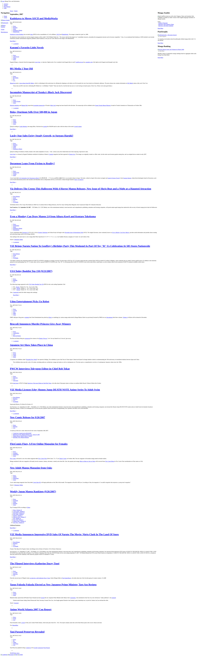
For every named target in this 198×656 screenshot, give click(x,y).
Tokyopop (15, 380)
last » (18, 653)
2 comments (16, 242)
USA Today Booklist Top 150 (36, 284)
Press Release (7, 6)
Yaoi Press (15, 643)
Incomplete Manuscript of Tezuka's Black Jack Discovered (41, 92)
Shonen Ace (72, 154)
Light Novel (16, 56)
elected (42, 597)
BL (14, 79)
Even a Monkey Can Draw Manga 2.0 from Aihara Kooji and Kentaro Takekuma (53, 216)
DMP (14, 313)
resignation (73, 597)
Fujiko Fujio (16, 172)
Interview (15, 377)
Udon (14, 314)
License (15, 310)
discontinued (109, 317)
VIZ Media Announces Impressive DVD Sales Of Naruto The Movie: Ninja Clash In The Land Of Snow (64, 534)
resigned (114, 597)
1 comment (15, 43)
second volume (78, 126)
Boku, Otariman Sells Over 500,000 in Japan (33, 112)
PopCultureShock (66, 578)
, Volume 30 (18, 513)
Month (15, 11)
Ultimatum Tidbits (18, 239)
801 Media (15, 77)
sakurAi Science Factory (114, 178)
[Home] (2, 1)
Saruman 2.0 (25, 232)
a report (23, 622)
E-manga (15, 453)
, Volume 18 (17, 510)
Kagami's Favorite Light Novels (27, 47)
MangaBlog (15, 625)
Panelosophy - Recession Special (168, 35)
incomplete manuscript (38, 105)
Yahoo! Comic (62, 458)
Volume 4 (125, 317)
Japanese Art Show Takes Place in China (31, 345)
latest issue (15, 383)
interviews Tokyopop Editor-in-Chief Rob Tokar (39, 383)
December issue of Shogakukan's (74, 232)
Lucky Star (37, 62)
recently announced (38, 647)
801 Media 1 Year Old (21, 68)
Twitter (2, 29)
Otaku (14, 58)
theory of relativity (78, 179)
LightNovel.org (79, 62)
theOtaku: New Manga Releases (21, 437)
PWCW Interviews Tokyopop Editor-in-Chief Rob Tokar (40, 368)
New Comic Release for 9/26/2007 (27, 417)
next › (15, 653)
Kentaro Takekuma (42, 232)
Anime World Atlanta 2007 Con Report (30, 609)
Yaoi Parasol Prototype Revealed (27, 631)
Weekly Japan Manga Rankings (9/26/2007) (33, 491)
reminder (27, 317)
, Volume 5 (18, 514)
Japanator (16, 603)
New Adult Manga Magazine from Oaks (31, 467)
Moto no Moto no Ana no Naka (87, 461)
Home (5, 16)
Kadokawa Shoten (17, 30)
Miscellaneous (4, 32)
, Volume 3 (17, 515)
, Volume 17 (19, 517)
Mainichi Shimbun (14, 105)
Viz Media (15, 202)
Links (5, 8)
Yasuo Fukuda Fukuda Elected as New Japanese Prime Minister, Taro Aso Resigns (53, 584)
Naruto (17, 287)
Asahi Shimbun (23, 126)
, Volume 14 (19, 521)
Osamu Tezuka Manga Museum (103, 105)
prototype (28, 647)
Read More (12, 41)
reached (45, 126)
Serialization (16, 225)
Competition (16, 333)
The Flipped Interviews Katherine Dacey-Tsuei (34, 563)
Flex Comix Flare (42, 458)
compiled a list (88, 62)
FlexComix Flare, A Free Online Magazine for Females (39, 443)
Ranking (15, 280)
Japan (14, 29)
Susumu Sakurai (127, 178)
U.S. (14, 80)
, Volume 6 (18, 519)
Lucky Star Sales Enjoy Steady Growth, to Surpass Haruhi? (41, 135)
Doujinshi (15, 500)
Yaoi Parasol (47, 647)
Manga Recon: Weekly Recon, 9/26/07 (22, 436)
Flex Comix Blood (109, 461)
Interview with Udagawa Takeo (166, 24)
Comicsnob (15, 292)
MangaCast (13, 83)
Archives (6, 4)
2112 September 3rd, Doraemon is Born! (29, 178)
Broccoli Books (17, 335)
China (14, 355)
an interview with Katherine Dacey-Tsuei (40, 578)
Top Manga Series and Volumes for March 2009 (172, 49)
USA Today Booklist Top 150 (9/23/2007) (31, 271)
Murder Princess (43, 338)
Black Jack (53, 105)
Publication (16, 454)
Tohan (28, 507)
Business (15, 27)
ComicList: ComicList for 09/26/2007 (22, 433)
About (5, 17)
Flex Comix (13, 458)
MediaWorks (16, 31)
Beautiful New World (31, 359)
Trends (14, 122)
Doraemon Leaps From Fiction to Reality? (32, 163)
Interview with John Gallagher (165, 25)
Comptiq (51, 154)
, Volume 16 (17, 518)
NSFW (15, 477)
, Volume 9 (19, 511)
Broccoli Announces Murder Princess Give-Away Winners (40, 323)
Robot (50, 317)
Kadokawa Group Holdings (17, 34)
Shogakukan (16, 229)
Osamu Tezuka (16, 101)
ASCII (58, 34)
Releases (15, 199)
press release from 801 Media (26, 83)
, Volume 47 (18, 522)
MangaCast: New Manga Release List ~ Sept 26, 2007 (26, 434)
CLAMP (15, 572)
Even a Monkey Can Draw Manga (120, 232)
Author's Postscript (163, 23)
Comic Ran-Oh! (37, 482)
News (14, 26)
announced (27, 338)
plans (31, 34)
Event (14, 198)
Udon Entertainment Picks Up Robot (29, 301)
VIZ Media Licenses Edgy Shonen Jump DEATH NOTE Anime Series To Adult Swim (55, 389)
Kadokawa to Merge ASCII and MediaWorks (34, 18)
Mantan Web (24, 105)
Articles (6, 5)
